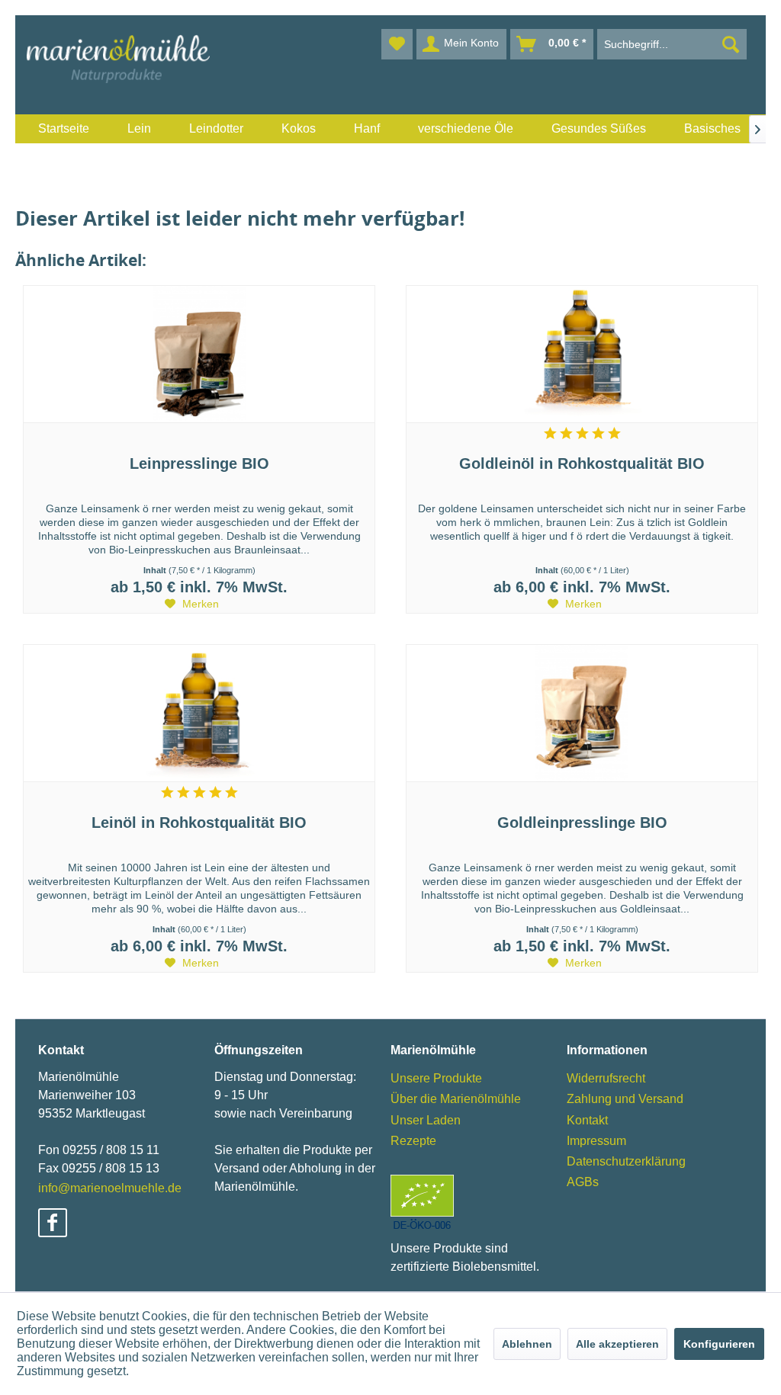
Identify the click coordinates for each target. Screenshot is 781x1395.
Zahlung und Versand (625, 1098)
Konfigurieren (719, 1344)
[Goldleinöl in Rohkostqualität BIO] (582, 354)
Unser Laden (425, 1120)
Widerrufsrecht (606, 1078)
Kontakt (587, 1120)
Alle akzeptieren (617, 1344)
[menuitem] (63, 128)
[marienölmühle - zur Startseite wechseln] (118, 58)
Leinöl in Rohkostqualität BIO (199, 822)
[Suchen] (731, 44)
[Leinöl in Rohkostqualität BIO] (199, 713)
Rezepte (413, 1140)
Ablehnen (527, 1344)
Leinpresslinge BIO (199, 463)
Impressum (596, 1140)
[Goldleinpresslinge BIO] (582, 713)
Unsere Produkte (436, 1078)
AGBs (583, 1181)
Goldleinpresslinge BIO (582, 822)
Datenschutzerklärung (626, 1161)
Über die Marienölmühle (455, 1098)
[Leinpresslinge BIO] (199, 354)
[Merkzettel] (397, 44)
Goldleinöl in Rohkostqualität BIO (582, 463)
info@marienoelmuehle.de (110, 1188)
